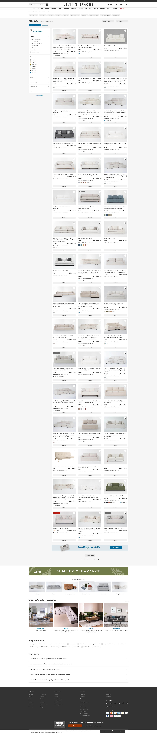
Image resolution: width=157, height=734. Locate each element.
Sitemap (41, 707)
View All (126, 601)
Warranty (41, 700)
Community (56, 696)
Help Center (31, 694)
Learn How (66, 53)
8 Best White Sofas (41, 630)
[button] (71, 51)
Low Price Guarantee (58, 700)
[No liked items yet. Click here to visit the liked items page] (121, 4)
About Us (56, 694)
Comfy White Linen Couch (65, 646)
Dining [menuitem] (60, 8)
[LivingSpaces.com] (78, 4)
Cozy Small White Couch (62, 644)
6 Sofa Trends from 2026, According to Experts (116, 630)
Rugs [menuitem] (86, 8)
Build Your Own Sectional (84, 709)
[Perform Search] (47, 5)
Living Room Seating (42, 11)
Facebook (111, 703)
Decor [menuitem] (90, 8)
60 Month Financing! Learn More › (36, 0)
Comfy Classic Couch (77, 646)
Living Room (35, 11)
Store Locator (108, 694)
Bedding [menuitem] (96, 8)
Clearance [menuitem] (122, 8)
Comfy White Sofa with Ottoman (109, 644)
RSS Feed (127, 703)
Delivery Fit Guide (43, 694)
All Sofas (48, 11)
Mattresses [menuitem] (53, 8)
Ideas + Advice (82, 696)
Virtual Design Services (84, 713)
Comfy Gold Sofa (121, 644)
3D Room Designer (83, 707)
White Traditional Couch (84, 644)
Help (115, 0)
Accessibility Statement (58, 705)
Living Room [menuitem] (40, 8)
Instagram (115, 703)
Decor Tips (66, 628)
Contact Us (31, 696)
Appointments (108, 696)
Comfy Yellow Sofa (51, 644)
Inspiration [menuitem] (115, 8)
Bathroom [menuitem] (102, 8)
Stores (127, 0)
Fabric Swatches (83, 711)
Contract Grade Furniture (84, 702)
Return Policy (42, 702)
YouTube (119, 703)
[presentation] (108, 21)
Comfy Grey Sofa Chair (44, 646)
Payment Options (43, 696)
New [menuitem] (34, 8)
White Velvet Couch (73, 644)
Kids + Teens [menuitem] (73, 8)
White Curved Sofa (33, 646)
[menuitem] (126, 4)
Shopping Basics (40, 628)
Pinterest (107, 703)
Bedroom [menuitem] (47, 8)
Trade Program (82, 700)
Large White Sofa (96, 646)
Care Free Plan (82, 694)
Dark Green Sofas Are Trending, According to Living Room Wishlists (91, 631)
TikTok (123, 703)
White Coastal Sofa (54, 646)
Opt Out (106, 731)
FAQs (30, 700)
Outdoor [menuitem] (80, 8)
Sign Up (75, 726)
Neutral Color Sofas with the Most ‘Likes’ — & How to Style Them (66, 631)
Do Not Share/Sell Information (85, 715)
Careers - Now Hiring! (58, 698)
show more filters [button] (39, 95)
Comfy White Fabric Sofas (96, 644)
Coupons (81, 698)
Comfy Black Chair (87, 646)
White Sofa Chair (42, 644)
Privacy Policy (59, 732)
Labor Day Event (33, 644)
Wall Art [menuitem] (108, 8)
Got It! (119, 731)
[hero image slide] (78, 571)
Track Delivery (31, 705)
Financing (41, 698)
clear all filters (45, 25)
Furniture (30, 11)
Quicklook (64, 57)
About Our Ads (82, 705)
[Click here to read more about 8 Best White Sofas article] (41, 615)
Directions (30, 698)
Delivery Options (120, 0)
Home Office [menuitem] (66, 8)
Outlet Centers (57, 702)
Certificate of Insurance (44, 705)
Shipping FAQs (31, 702)
